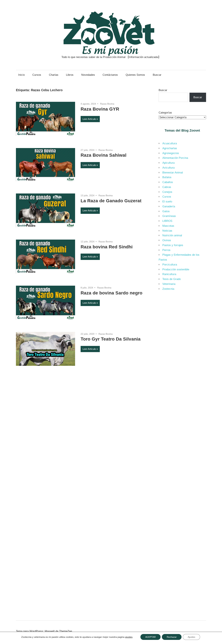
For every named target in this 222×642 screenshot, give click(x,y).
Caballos (167, 182)
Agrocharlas (169, 148)
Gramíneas (169, 216)
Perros (166, 250)
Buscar (157, 74)
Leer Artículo (89, 119)
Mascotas (168, 225)
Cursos (36, 74)
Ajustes (191, 637)
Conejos (167, 191)
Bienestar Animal (172, 172)
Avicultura (168, 167)
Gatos (166, 211)
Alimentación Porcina (175, 157)
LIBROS (167, 220)
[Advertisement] (182, 348)
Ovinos (166, 240)
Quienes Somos (135, 74)
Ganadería (168, 206)
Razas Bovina (107, 103)
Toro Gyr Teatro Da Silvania (111, 339)
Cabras (166, 187)
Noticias (167, 230)
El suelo (167, 201)
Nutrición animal (172, 235)
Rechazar (172, 637)
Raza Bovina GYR (100, 109)
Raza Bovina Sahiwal (103, 155)
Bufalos (166, 177)
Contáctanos (110, 74)
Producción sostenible (175, 269)
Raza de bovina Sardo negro (111, 292)
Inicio (21, 74)
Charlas (53, 74)
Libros (69, 74)
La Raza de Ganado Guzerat (111, 200)
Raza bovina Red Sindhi (107, 246)
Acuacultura (169, 143)
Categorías (165, 112)
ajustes (128, 637)
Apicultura (168, 162)
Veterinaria (168, 283)
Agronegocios (170, 153)
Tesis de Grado (171, 279)
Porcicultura (169, 264)
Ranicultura (169, 274)
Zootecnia (168, 288)
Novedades (88, 74)
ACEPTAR (150, 637)
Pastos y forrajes (172, 245)
